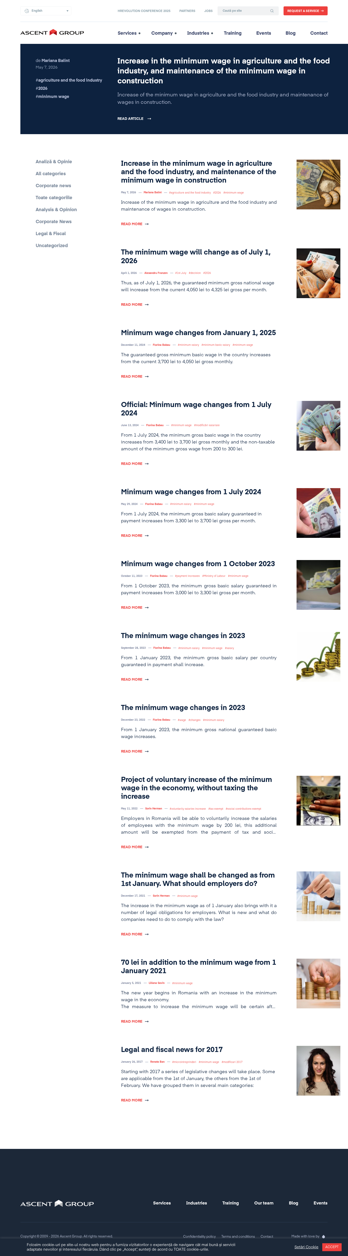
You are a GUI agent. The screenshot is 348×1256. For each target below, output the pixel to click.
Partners (187, 11)
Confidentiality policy (199, 1236)
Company (162, 33)
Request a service (303, 11)
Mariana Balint (153, 192)
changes (195, 720)
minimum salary (189, 345)
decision (195, 273)
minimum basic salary (216, 345)
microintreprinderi (185, 1062)
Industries (198, 33)
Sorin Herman (153, 808)
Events (263, 33)
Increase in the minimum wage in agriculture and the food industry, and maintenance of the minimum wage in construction (223, 71)
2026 (42, 89)
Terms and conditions (238, 1236)
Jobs (208, 11)
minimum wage (53, 97)
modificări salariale (208, 425)
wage (182, 720)
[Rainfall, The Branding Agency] (323, 1237)
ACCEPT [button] (332, 1247)
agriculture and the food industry (70, 81)
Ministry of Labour (214, 576)
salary (230, 648)
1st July (181, 273)
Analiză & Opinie (54, 162)
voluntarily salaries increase (188, 809)
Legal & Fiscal (51, 234)
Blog (291, 33)
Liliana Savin (157, 983)
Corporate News (54, 222)
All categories (51, 174)
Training (233, 33)
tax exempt (216, 809)
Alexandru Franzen (156, 273)
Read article (130, 119)
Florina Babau (161, 345)
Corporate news (53, 186)
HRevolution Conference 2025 (144, 11)
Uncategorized (52, 246)
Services (127, 33)
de (53, 61)
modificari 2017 (233, 1062)
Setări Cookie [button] (306, 1247)
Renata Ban (157, 1062)
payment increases (188, 576)
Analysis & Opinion (56, 210)
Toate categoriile (54, 198)
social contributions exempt (244, 809)
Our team (264, 1203)
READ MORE (131, 224)
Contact (319, 33)
